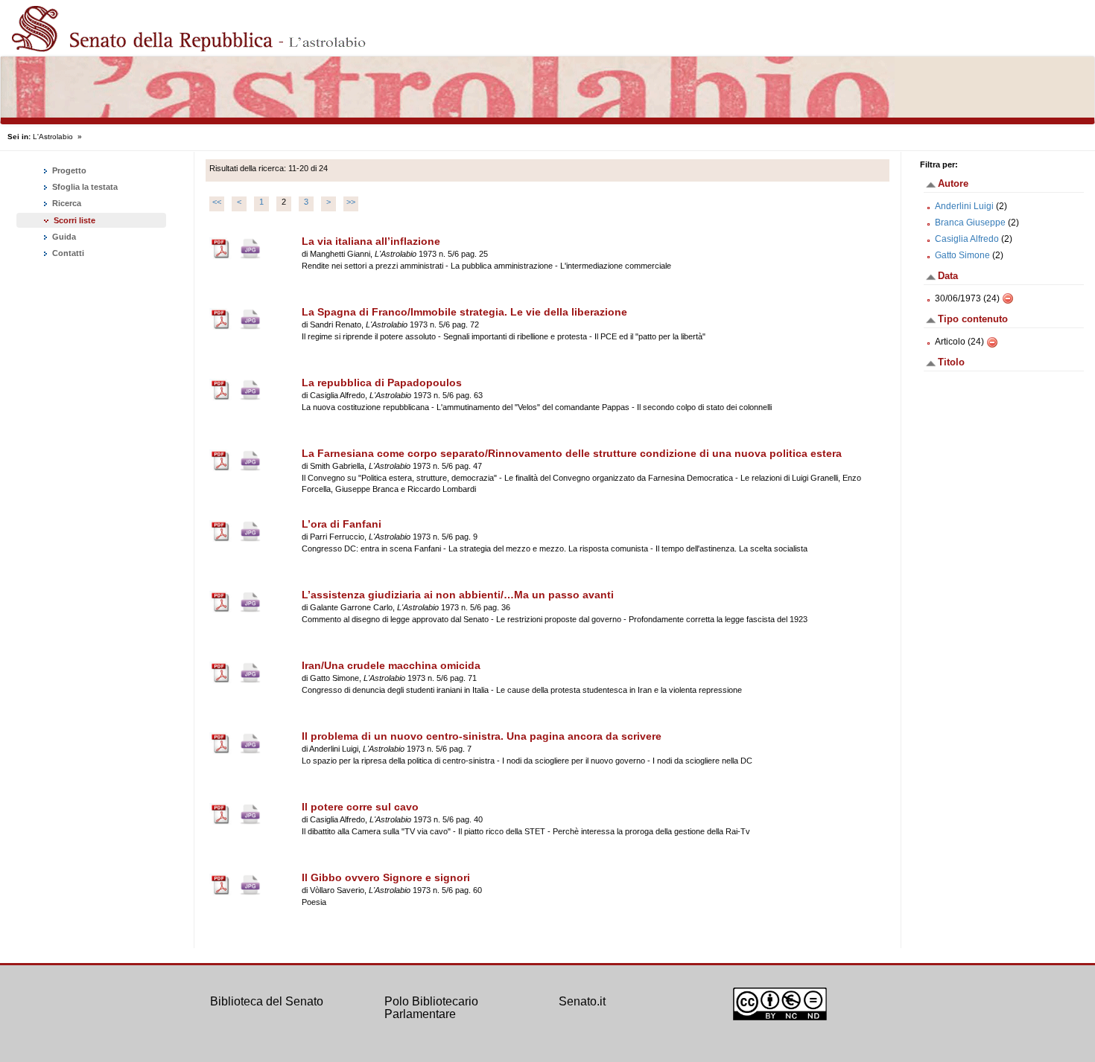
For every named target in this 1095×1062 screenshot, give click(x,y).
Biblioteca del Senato (266, 1001)
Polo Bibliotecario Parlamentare (431, 1008)
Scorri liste (74, 220)
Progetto (68, 170)
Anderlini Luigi (964, 206)
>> (350, 201)
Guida (63, 236)
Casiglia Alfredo (967, 239)
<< (216, 201)
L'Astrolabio (53, 136)
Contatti (67, 253)
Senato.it (582, 1001)
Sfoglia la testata (84, 186)
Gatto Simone (962, 255)
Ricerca (65, 203)
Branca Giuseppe (970, 222)
